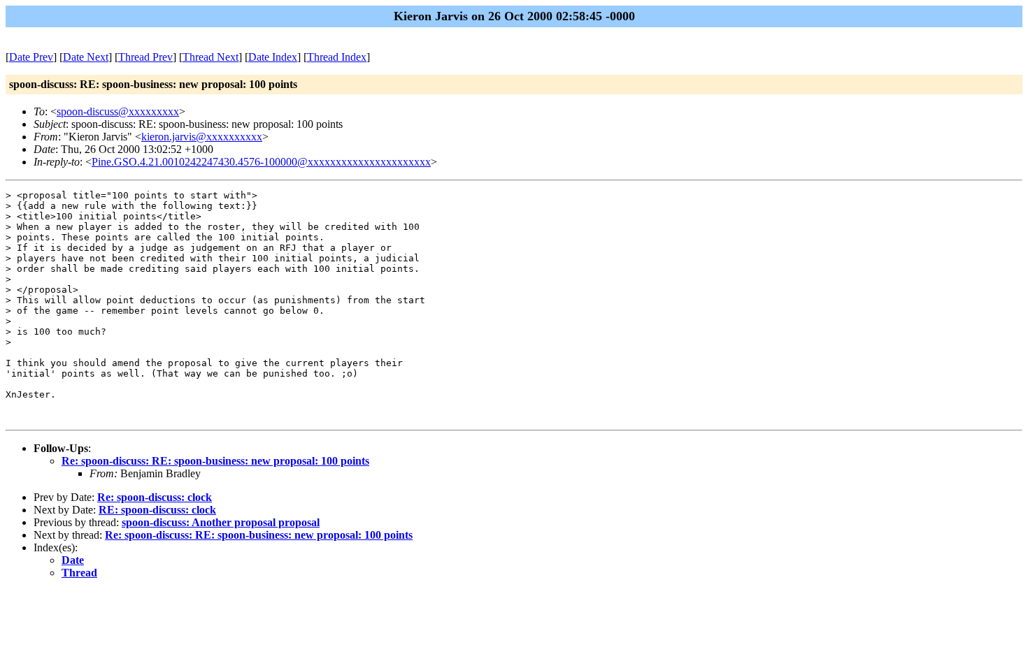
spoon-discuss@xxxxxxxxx (118, 111)
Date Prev (31, 57)
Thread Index (336, 57)
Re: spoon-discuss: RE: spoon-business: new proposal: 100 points (215, 461)
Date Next (85, 57)
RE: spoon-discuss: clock (157, 510)
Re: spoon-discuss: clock (154, 497)
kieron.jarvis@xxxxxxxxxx (201, 137)
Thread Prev (145, 57)
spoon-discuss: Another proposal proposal (221, 522)
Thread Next (210, 57)
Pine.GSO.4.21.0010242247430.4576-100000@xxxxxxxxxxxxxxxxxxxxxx (261, 162)
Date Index (272, 57)
